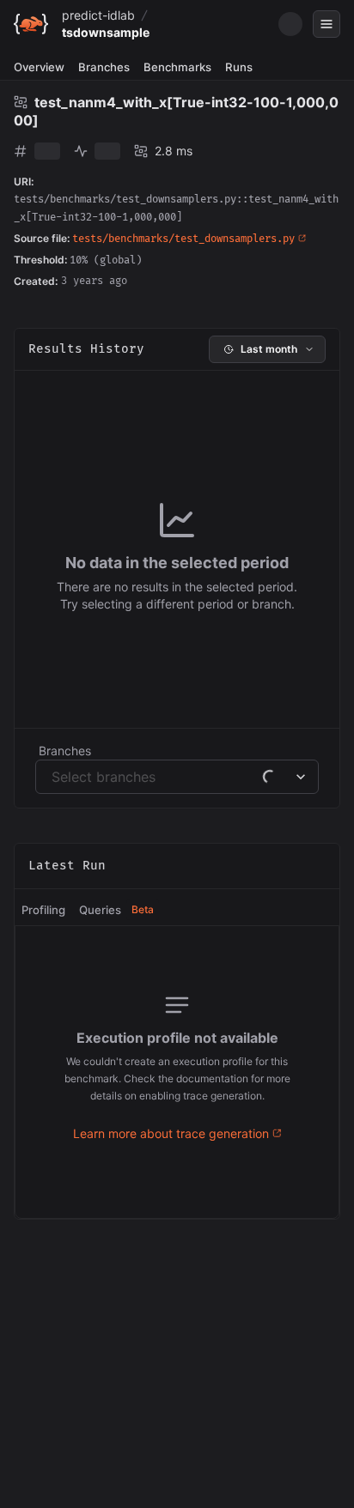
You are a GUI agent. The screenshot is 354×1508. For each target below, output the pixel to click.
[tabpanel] (177, 1072)
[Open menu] (326, 24)
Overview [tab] (39, 67)
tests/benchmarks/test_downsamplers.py (183, 239)
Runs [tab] (239, 67)
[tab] (43, 910)
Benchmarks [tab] (177, 67)
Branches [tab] (104, 67)
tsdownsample (106, 32)
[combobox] (54, 776)
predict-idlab (98, 15)
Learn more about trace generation (171, 1133)
